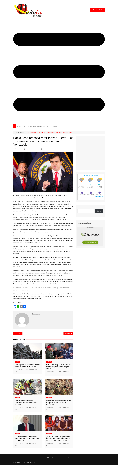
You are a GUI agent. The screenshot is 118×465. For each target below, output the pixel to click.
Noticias (18, 126)
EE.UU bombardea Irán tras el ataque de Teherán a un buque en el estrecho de (27, 438)
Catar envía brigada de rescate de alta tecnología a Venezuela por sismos (58, 367)
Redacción (18, 149)
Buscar (79, 208)
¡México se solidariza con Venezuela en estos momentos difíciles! (26, 402)
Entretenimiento (27, 126)
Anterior (19, 333)
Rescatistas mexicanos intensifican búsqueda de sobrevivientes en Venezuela (58, 402)
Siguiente (67, 333)
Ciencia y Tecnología (39, 126)
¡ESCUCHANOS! (52, 126)
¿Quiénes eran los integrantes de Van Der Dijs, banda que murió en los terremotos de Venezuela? (58, 438)
